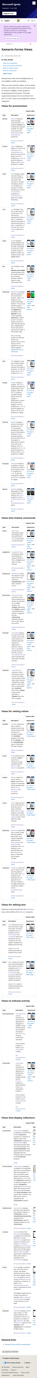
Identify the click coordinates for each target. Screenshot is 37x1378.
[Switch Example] (31, 809)
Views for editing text (10, 70)
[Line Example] (31, 215)
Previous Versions (17, 1367)
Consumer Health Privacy (9, 1372)
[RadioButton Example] (31, 579)
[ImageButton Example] (31, 558)
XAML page (29, 131)
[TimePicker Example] (31, 874)
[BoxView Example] (31, 124)
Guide (13, 143)
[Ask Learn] (30, 44)
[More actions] (33, 44)
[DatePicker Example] (31, 836)
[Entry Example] (30, 931)
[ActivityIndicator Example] (31, 1019)
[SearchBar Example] (31, 638)
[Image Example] (31, 246)
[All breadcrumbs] (3, 44)
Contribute (5, 1370)
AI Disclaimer (6, 1367)
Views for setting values (10, 68)
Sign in (33, 21)
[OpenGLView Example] (31, 297)
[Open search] (28, 20)
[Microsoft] (18, 20)
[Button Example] (31, 536)
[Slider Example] (31, 762)
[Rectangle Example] (31, 469)
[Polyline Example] (31, 428)
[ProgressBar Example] (31, 1069)
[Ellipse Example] (31, 152)
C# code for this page (30, 127)
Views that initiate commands (12, 65)
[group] (18, 1061)
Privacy (13, 1370)
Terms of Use (25, 1372)
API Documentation (17, 141)
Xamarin (9, 44)
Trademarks (5, 1375)
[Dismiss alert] (33, 3)
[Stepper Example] (31, 783)
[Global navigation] (2, 20)
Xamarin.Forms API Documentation (17, 1344)
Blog (27, 1367)
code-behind (29, 308)
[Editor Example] (30, 968)
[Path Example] (31, 367)
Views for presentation (10, 63)
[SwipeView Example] (31, 676)
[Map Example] (31, 272)
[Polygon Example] (31, 388)
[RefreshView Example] (31, 601)
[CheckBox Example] (31, 730)
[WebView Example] (31, 495)
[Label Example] (31, 180)
